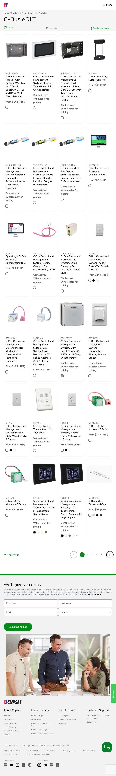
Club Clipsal (64, 716)
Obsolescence (89, 750)
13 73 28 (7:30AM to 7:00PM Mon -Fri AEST (98, 717)
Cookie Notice (32, 750)
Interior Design (37, 716)
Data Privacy (50, 750)
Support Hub (92, 722)
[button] (8, 28)
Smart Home (36, 719)
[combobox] (85, 612)
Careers (7, 734)
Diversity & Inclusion (12, 731)
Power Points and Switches (34, 13)
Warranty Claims (69, 750)
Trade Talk (63, 723)
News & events (10, 727)
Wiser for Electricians (67, 719)
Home (6, 13)
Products (15, 13)
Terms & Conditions (11, 754)
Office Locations (10, 723)
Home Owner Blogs (39, 729)
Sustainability (9, 719)
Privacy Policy (94, 595)
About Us (7, 716)
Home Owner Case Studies (42, 733)
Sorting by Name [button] (101, 28)
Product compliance (12, 750)
